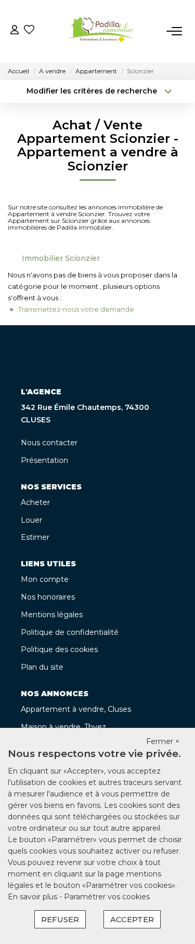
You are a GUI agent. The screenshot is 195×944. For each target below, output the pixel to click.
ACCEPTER (132, 919)
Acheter (35, 502)
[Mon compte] (14, 31)
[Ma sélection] (29, 31)
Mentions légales (52, 614)
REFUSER (60, 919)
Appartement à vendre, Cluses (76, 709)
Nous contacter (49, 442)
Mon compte (45, 579)
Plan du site (42, 667)
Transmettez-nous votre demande (76, 309)
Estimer (35, 537)
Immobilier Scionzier (61, 258)
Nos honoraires (48, 597)
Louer (31, 520)
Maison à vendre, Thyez (63, 727)
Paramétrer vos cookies (107, 896)
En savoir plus (33, 896)
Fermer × (162, 741)
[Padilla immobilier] (100, 31)
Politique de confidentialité (70, 632)
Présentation (44, 460)
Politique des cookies (59, 649)
